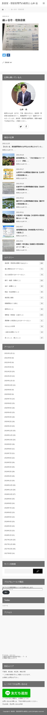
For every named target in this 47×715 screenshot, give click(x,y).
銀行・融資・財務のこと (24, 280)
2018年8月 (8, 503)
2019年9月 (8, 444)
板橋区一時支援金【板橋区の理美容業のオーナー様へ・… (30, 245)
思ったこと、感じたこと (24, 338)
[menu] (43, 3)
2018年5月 (8, 517)
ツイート (5, 605)
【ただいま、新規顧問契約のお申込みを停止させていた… (22, 146)
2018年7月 (8, 508)
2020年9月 (8, 390)
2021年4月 (8, 362)
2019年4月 (8, 467)
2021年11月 (8, 353)
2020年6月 (8, 403)
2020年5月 (8, 408)
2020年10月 (8, 385)
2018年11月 (8, 490)
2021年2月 (8, 371)
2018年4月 (8, 521)
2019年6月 (8, 458)
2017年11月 (8, 544)
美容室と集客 (24, 297)
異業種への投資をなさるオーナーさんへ (23, 320)
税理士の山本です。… (9, 150)
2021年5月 (8, 358)
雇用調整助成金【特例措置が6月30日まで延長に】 (30, 231)
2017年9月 (8, 553)
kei (11, 62)
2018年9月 (8, 499)
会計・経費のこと (24, 286)
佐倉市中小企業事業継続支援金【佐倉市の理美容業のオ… (30, 188)
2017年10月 (8, 549)
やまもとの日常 (24, 326)
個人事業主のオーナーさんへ (24, 269)
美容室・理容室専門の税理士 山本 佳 (20, 3)
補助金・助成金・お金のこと (24, 315)
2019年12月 (8, 430)
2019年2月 (8, 476)
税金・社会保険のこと (24, 292)
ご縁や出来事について (24, 332)
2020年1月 (8, 426)
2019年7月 (8, 453)
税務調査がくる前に (24, 303)
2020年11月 (8, 380)
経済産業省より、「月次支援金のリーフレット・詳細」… (30, 159)
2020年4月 (8, 412)
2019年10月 (8, 440)
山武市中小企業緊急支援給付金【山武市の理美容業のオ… (30, 173)
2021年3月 (8, 367)
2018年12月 (8, 485)
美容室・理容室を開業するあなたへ (24, 263)
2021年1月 (8, 376)
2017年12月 (8, 540)
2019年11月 (8, 435)
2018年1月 (8, 535)
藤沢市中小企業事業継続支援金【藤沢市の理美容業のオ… (30, 202)
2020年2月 (8, 421)
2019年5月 (8, 462)
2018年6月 (8, 512)
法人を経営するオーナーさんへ (24, 274)
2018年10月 (8, 494)
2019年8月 (8, 449)
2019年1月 (8, 480)
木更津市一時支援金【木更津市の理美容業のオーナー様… (30, 216)
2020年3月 (8, 417)
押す (6, 592)
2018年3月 (8, 526)
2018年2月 (8, 530)
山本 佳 (23, 109)
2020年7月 (8, 399)
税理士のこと (24, 309)
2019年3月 (8, 471)
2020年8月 (8, 394)
